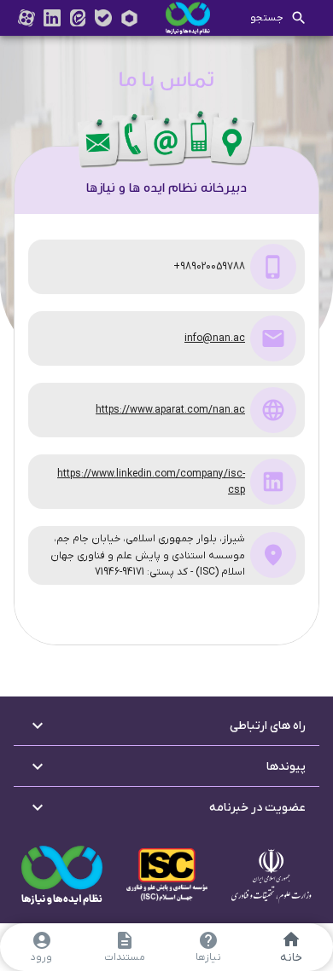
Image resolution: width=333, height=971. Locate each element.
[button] (166, 725)
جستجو (266, 18)
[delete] (129, 18)
